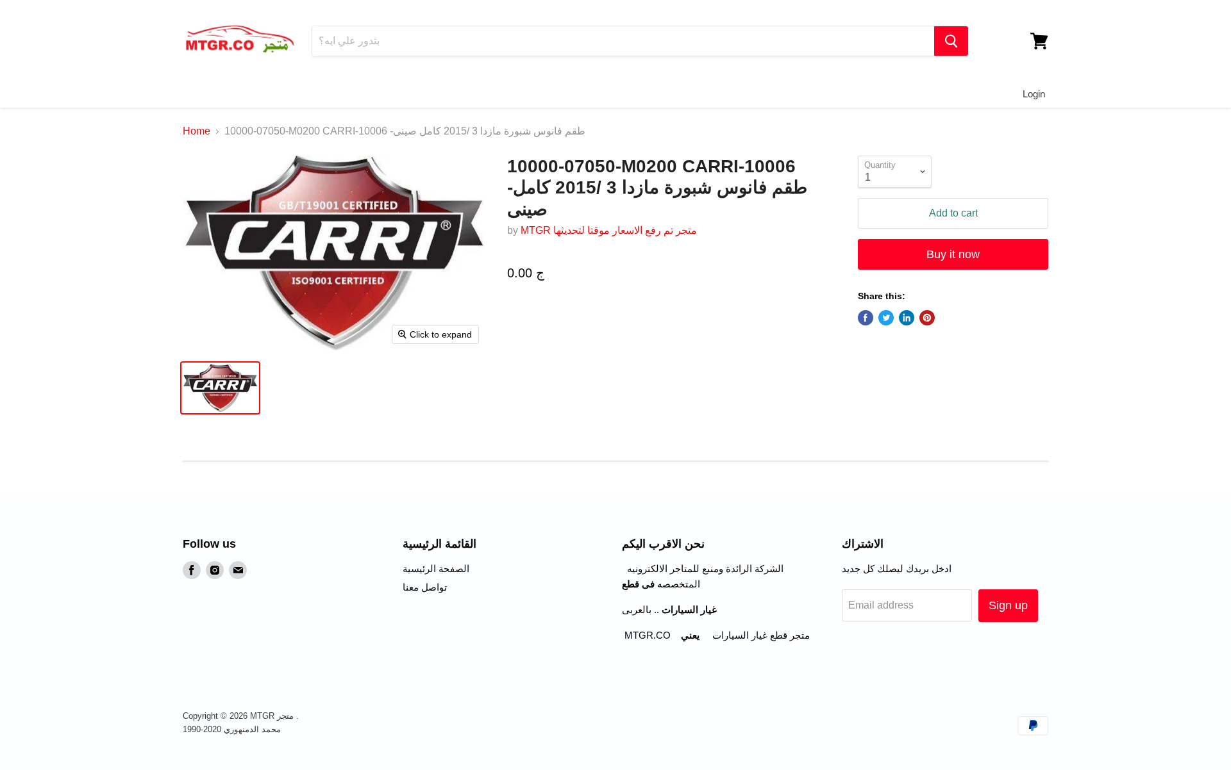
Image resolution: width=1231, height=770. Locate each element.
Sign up (1008, 605)
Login (1034, 93)
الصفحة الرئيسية (436, 568)
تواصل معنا (425, 587)
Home (196, 131)
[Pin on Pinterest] (927, 317)
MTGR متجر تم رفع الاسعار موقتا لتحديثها (609, 230)
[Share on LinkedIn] (906, 317)
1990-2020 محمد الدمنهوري (232, 729)
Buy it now (953, 254)
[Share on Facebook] (865, 317)
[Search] (951, 41)
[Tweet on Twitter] (886, 317)
